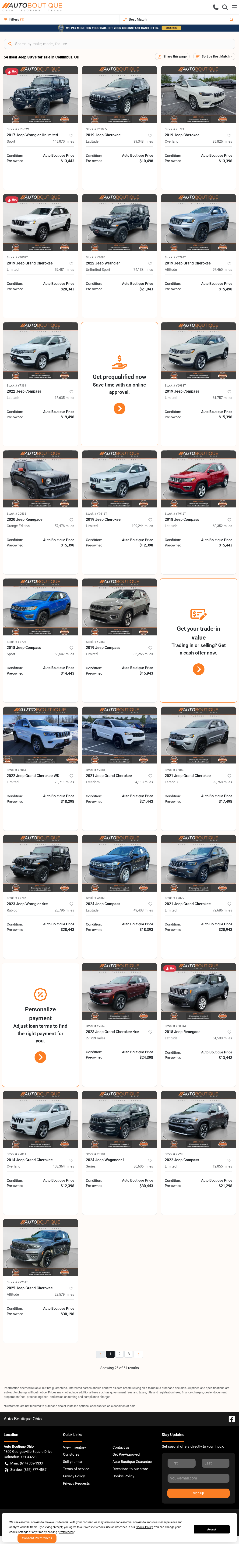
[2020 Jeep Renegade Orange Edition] (40, 478)
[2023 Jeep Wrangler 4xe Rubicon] (40, 863)
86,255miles (143, 654)
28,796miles (64, 910)
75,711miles (64, 782)
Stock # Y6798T (175, 257)
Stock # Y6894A (175, 1026)
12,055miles (222, 1166)
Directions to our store (130, 1469)
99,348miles (143, 141)
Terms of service (76, 1469)
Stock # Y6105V (96, 129)
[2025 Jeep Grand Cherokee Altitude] (40, 1247)
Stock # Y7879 (174, 898)
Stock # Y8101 (95, 1154)
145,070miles (63, 141)
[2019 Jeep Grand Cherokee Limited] (40, 222)
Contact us (121, 1447)
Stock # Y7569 (95, 1026)
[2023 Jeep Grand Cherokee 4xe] (119, 991)
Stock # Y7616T (96, 513)
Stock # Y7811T (17, 1154)
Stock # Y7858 (95, 642)
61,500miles (222, 1038)
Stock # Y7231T (17, 1282)
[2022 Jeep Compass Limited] (198, 1119)
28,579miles (64, 1294)
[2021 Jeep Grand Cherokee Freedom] (119, 735)
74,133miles (143, 270)
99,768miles (222, 782)
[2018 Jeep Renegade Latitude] (198, 991)
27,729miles (95, 1038)
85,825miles (222, 141)
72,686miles (222, 910)
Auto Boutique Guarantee (132, 1462)
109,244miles (142, 526)
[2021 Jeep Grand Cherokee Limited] (198, 863)
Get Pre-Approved (126, 1454)
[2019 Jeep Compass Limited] (198, 350)
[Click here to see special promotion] (119, 28)
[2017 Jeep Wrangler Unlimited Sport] (40, 94)
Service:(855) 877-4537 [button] (28, 1470)
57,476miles (64, 526)
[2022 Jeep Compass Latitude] (40, 350)
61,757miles (222, 398)
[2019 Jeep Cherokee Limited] (119, 478)
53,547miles (64, 654)
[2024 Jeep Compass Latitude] (119, 863)
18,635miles (64, 398)
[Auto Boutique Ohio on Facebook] (230, 1418)
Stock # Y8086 (95, 257)
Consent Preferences (37, 1538)
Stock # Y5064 (16, 770)
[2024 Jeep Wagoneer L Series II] (119, 1119)
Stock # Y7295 (174, 1154)
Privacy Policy (74, 1476)
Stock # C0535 (16, 513)
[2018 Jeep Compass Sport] (40, 607)
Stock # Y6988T (175, 385)
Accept (211, 1529)
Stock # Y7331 (16, 385)
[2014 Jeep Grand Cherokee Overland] (40, 1119)
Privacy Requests (76, 1483)
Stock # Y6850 (174, 770)
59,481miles (64, 270)
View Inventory (74, 1447)
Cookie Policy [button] (144, 1527)
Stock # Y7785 (16, 898)
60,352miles (222, 526)
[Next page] (138, 1354)
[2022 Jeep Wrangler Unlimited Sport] (119, 222)
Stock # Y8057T (17, 257)
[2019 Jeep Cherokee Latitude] (119, 94)
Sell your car (72, 1462)
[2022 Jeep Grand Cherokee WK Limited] (40, 735)
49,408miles (143, 910)
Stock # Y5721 (174, 129)
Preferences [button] (66, 1532)
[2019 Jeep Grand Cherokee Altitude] (198, 222)
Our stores (71, 1454)
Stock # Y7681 (95, 770)
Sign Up (198, 1493)
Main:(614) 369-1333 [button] (26, 1463)
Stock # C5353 (95, 898)
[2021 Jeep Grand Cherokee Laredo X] (198, 735)
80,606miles (143, 1166)
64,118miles (143, 782)
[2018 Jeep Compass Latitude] (198, 478)
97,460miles (222, 270)
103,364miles (63, 1166)
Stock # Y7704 (16, 642)
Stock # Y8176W (18, 129)
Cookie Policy (123, 1476)
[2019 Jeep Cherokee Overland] (198, 94)
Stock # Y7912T (175, 513)
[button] (215, 7)
